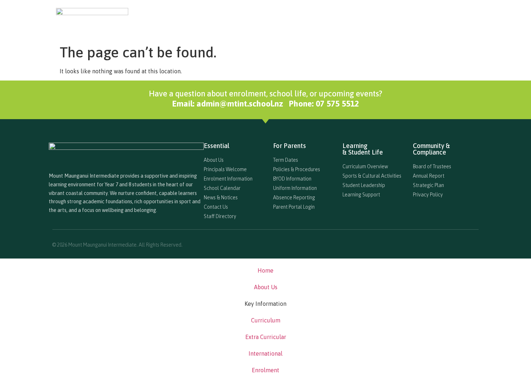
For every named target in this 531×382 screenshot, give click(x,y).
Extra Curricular (375, 16)
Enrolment (461, 16)
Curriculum (331, 16)
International (422, 16)
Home (216, 16)
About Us (244, 16)
